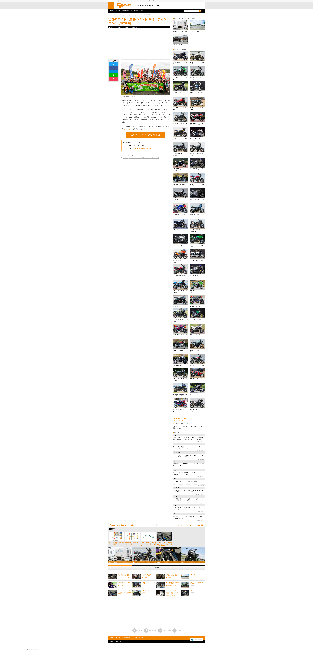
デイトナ (131, 157)
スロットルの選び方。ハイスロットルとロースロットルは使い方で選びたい (124, 584)
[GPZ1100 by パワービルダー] (180, 208)
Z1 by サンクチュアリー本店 (180, 123)
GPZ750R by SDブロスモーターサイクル (197, 139)
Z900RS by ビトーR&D (179, 184)
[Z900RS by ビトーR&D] (180, 178)
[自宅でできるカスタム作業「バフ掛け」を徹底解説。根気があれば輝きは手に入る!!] (112, 576)
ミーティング (137, 157)
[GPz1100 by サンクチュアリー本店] (197, 403)
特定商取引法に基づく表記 (137, 10)
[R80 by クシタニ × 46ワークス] (197, 86)
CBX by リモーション (195, 394)
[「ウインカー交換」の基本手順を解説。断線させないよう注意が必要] (160, 576)
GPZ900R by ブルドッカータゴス (197, 379)
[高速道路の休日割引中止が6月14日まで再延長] (116, 536)
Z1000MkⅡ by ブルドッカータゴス (197, 108)
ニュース (116, 15)
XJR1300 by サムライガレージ (197, 261)
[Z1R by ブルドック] (180, 300)
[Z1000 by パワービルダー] (197, 300)
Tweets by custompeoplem (178, 420)
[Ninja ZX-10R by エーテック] (197, 269)
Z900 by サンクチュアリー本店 (180, 276)
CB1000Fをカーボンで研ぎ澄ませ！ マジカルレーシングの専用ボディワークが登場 (188, 455)
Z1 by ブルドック (177, 199)
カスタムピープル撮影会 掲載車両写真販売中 (180, 427)
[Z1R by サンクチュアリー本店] (180, 56)
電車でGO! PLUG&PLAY (196, 426)
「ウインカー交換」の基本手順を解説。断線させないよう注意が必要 (173, 576)
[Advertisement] (123, 44)
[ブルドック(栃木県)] (197, 25)
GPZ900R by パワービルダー (180, 335)
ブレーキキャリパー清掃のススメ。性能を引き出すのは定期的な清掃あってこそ (173, 584)
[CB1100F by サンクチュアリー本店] (180, 102)
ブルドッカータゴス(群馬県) (180, 31)
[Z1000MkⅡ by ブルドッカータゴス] (197, 102)
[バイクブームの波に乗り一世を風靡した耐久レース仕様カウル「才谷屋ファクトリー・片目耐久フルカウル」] (160, 593)
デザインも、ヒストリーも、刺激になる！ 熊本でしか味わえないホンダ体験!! (188, 508)
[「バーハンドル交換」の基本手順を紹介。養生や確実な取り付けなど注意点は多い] (164, 536)
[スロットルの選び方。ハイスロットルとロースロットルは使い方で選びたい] (112, 584)
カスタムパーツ (177, 444)
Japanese (29, 649)
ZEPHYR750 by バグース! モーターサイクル (180, 169)
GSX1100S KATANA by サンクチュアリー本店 (197, 230)
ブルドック (192, 574)
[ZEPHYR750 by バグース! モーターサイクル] (180, 163)
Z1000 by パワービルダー (196, 306)
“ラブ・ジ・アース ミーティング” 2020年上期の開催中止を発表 (148, 544)
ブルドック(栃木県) (194, 31)
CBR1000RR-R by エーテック (197, 200)
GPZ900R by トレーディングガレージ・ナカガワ (197, 124)
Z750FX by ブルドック (179, 230)
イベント (112, 27)
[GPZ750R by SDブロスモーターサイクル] (197, 132)
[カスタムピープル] (124, 5)
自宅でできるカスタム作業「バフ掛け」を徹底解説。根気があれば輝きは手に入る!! (124, 576)
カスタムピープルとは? (115, 10)
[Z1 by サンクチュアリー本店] (180, 117)
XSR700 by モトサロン (179, 365)
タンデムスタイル (124, 1)
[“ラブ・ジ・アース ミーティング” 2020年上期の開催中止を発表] (148, 536)
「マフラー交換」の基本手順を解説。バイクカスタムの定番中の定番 (149, 576)
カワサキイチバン (143, 1)
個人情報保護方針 (126, 10)
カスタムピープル (176, 415)
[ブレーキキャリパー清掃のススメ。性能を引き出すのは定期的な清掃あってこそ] (160, 584)
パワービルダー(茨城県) (179, 45)
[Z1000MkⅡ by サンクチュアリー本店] (197, 56)
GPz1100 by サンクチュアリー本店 (197, 410)
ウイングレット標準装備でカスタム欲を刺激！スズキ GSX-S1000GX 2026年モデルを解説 (188, 473)
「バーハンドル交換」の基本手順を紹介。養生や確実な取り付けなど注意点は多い (164, 544)
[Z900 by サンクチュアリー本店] (180, 269)
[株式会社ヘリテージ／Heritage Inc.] (196, 640)
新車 (175, 461)
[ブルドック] (185, 576)
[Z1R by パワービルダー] (180, 86)
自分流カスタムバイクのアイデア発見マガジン (147, 5)
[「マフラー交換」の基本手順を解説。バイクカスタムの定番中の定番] (136, 576)
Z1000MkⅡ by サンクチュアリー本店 (197, 62)
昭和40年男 (151, 1)
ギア (175, 514)
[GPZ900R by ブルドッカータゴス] (197, 373)
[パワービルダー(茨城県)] (180, 39)
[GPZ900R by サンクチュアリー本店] (197, 239)
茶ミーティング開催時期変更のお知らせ (146, 135)
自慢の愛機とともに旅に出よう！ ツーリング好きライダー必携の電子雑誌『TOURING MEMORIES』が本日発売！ (188, 438)
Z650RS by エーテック (195, 319)
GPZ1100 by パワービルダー (180, 214)
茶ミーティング (155, 157)
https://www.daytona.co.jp (142, 148)
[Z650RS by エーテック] (197, 313)
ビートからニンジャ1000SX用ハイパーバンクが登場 (188, 525)
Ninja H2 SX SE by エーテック (197, 169)
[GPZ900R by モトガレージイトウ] (197, 285)
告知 (175, 435)
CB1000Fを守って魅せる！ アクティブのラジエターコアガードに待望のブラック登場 (188, 447)
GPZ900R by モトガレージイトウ (197, 291)
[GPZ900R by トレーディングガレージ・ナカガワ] (197, 117)
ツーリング (125, 157)
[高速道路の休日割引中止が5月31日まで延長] (132, 536)
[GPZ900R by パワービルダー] (180, 329)
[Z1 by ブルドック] (180, 193)
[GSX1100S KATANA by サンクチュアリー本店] (197, 224)
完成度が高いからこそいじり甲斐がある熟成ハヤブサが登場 (188, 482)
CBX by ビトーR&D (178, 350)
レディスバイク (133, 1)
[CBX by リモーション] (197, 388)
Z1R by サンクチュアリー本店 (180, 62)
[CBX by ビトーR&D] (180, 344)
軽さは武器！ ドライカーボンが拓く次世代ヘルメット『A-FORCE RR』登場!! (188, 517)
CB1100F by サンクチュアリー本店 (180, 108)
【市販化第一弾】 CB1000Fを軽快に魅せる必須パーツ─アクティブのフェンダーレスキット (188, 499)
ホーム (110, 15)
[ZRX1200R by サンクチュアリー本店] (180, 71)
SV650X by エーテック (179, 245)
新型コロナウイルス (146, 157)
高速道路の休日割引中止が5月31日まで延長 (122, 525)
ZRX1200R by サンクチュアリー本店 (180, 78)
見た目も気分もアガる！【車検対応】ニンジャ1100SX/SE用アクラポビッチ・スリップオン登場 (188, 491)
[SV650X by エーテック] (180, 239)
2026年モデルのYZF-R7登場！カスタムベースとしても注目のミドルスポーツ (188, 464)
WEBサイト (127, 129)
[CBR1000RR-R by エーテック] (197, 193)
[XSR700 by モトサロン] (180, 359)
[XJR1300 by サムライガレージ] (197, 254)
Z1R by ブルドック (178, 306)
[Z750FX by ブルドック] (180, 224)
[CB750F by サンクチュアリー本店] (136, 584)
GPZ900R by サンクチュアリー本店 (197, 245)
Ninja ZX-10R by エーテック (197, 275)
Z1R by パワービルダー (179, 92)
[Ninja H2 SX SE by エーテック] (197, 163)
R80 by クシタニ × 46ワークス (197, 93)
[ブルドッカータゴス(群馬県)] (180, 25)
